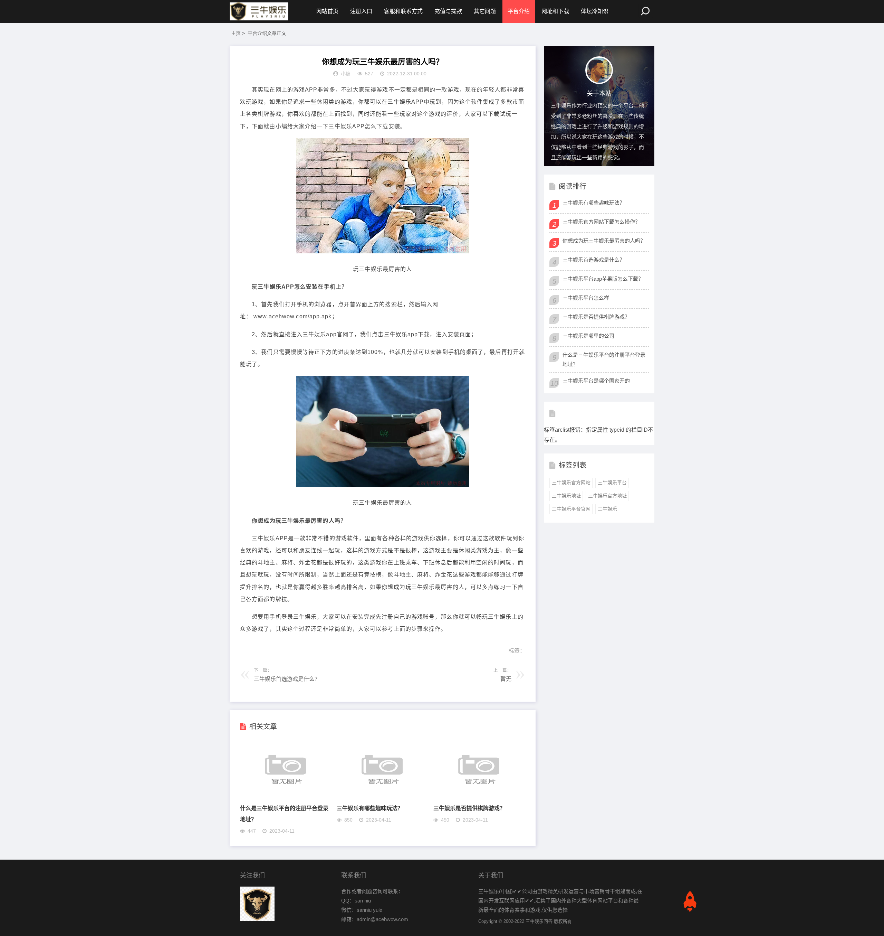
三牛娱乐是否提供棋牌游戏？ (469, 808)
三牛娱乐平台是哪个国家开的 (596, 381)
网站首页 (327, 11)
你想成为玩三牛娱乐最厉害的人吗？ (604, 241)
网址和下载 (555, 11)
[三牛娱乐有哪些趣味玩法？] (382, 797)
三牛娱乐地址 (566, 495)
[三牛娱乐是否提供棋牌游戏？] (479, 797)
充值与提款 (448, 11)
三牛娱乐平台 (612, 482)
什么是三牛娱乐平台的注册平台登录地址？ (604, 359)
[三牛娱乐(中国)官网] (259, 11)
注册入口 (361, 11)
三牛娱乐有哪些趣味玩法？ (370, 808)
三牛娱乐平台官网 (571, 509)
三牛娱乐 (607, 509)
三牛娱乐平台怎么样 (586, 298)
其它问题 (485, 11)
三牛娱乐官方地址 (607, 495)
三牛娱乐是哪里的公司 (588, 336)
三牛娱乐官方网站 (571, 482)
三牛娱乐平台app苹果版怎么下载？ (603, 279)
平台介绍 (519, 11)
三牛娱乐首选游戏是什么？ (287, 679)
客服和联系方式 (403, 11)
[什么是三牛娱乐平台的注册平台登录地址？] (285, 797)
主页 (236, 33)
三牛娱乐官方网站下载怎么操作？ (601, 222)
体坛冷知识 (594, 11)
